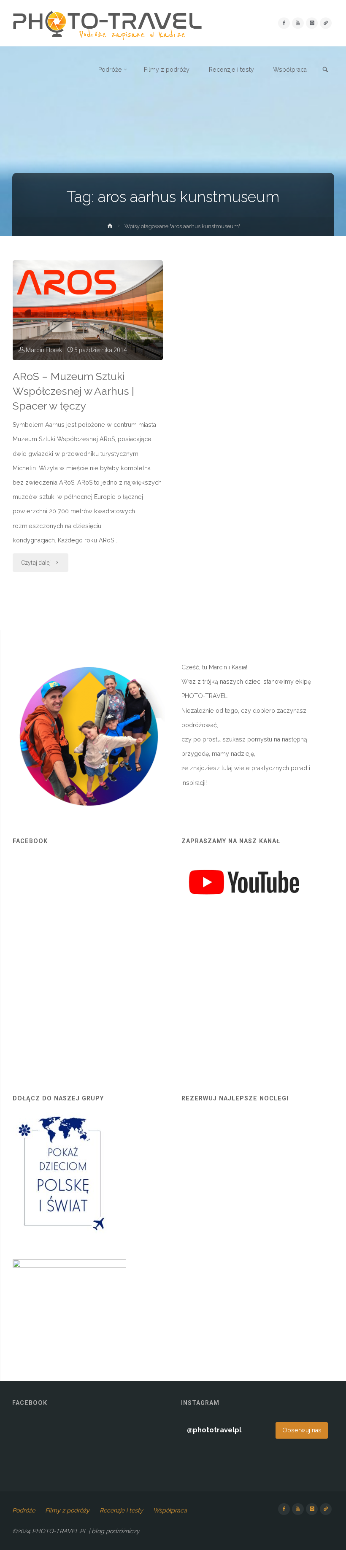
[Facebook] (283, 23)
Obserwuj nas (302, 1430)
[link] (325, 70)
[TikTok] (325, 23)
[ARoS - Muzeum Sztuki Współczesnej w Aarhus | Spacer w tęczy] (88, 310)
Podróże (23, 1510)
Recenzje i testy (121, 1510)
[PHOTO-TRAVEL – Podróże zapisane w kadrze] (107, 23)
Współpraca (170, 1510)
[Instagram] (311, 23)
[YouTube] (297, 23)
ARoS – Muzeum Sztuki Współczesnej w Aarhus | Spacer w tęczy (73, 391)
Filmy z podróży (67, 1510)
